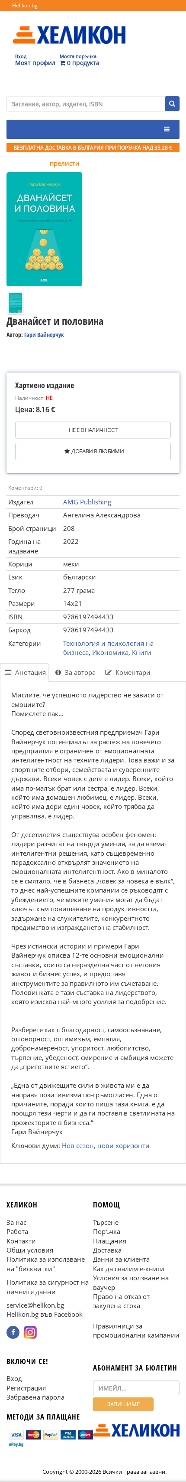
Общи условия (29, 1249)
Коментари (132, 672)
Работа (17, 1231)
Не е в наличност (93, 430)
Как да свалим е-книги (128, 1268)
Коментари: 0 (25, 487)
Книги (141, 652)
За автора (79, 672)
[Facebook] (12, 1331)
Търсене (106, 1221)
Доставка (107, 1249)
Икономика (110, 652)
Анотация (29, 672)
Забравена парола (35, 1397)
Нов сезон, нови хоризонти (106, 1145)
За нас (16, 1221)
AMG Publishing (87, 501)
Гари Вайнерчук (44, 334)
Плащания (109, 1240)
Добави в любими (97, 451)
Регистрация (26, 1387)
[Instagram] (30, 1331)
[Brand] (69, 26)
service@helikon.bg (35, 1305)
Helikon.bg (25, 5)
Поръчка (106, 1231)
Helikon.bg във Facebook (44, 1314)
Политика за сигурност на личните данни (47, 1287)
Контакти (21, 1240)
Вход (14, 1378)
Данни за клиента (121, 1259)
